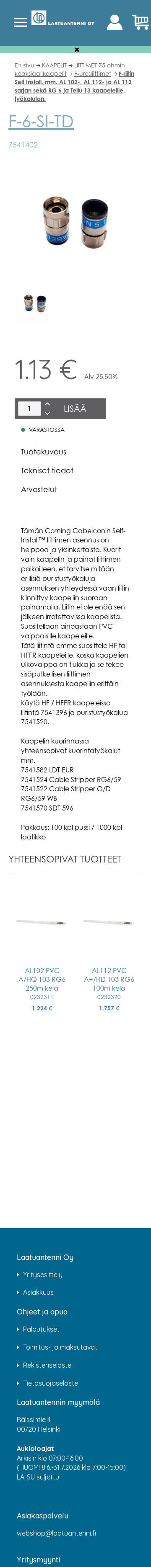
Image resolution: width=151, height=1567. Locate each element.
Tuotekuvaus (43, 451)
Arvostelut (39, 489)
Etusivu (24, 65)
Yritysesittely (42, 1274)
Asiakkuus (38, 1292)
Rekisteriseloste (47, 1365)
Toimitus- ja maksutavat (60, 1347)
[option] (35, 303)
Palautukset (41, 1329)
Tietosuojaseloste (50, 1383)
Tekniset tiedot (47, 470)
